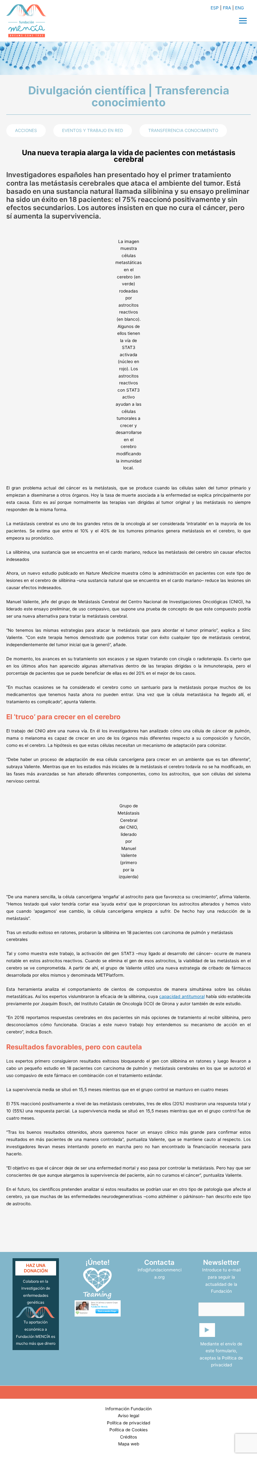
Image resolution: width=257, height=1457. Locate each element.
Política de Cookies (128, 1429)
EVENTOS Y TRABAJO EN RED (92, 130)
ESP (215, 7)
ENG (239, 7)
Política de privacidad (128, 1422)
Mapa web (128, 1443)
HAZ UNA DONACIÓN (36, 1268)
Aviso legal (128, 1415)
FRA (227, 7)
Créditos (128, 1436)
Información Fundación (128, 1408)
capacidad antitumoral (181, 996)
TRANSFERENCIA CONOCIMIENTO (183, 130)
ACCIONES (26, 130)
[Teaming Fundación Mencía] (97, 1283)
